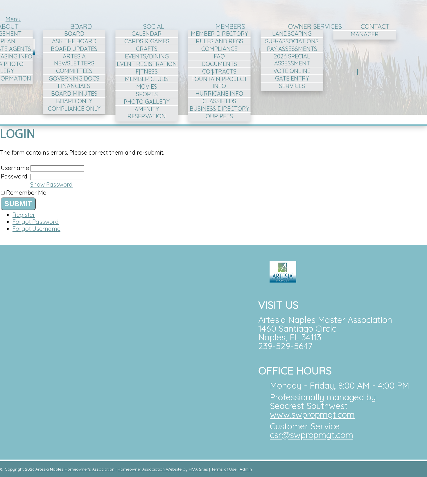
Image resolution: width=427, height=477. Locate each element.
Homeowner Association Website (150, 469)
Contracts (219, 71)
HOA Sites (198, 469)
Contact (375, 26)
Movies (146, 86)
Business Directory (219, 108)
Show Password (51, 184)
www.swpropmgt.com (312, 414)
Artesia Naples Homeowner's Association (74, 469)
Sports (147, 94)
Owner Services (315, 26)
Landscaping (292, 33)
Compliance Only (74, 108)
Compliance (219, 48)
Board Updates (74, 48)
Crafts (146, 48)
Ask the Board (74, 41)
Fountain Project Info (219, 82)
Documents (219, 63)
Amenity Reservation (147, 113)
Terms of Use (223, 469)
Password (14, 176)
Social (153, 26)
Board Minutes (74, 93)
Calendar (147, 33)
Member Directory (219, 33)
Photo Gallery (147, 101)
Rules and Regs (219, 41)
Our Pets (219, 116)
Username (15, 167)
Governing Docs (74, 78)
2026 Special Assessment (292, 60)
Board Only (74, 101)
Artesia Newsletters (74, 60)
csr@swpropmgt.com (311, 434)
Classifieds (219, 101)
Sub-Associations (292, 41)
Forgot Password (35, 221)
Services (292, 86)
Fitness (147, 71)
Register (23, 214)
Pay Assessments (292, 48)
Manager (365, 34)
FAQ (219, 56)
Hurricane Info (219, 93)
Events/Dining (147, 56)
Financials (74, 86)
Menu (13, 19)
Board (81, 26)
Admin (246, 469)
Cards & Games (146, 41)
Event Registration (147, 63)
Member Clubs (146, 79)
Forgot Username (36, 228)
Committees (74, 70)
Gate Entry (292, 78)
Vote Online (292, 70)
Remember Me (26, 192)
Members (230, 26)
